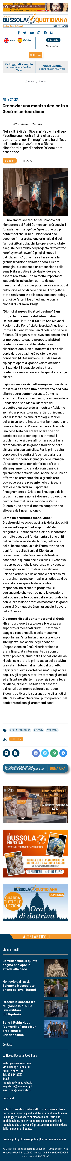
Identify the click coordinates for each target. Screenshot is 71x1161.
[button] (35, 54)
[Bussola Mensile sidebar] (35, 853)
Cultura (42, 81)
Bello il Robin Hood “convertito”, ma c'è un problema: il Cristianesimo (19, 1028)
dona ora (53, 40)
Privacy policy (11, 1139)
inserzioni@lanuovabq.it (17, 1090)
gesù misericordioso (20, 730)
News (12, 40)
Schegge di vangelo (19, 64)
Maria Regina (52, 65)
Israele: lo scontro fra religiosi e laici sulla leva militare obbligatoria (19, 1008)
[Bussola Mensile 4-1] (35, 804)
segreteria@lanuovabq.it (17, 1086)
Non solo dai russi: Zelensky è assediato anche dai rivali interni (19, 985)
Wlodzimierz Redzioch (28, 124)
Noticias (27, 40)
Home (31, 81)
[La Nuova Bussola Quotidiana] (35, 20)
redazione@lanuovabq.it (17, 1082)
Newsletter (52, 46)
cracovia (38, 730)
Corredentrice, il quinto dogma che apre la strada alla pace (20, 965)
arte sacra (52, 730)
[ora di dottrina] (35, 902)
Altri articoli (36, 936)
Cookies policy (29, 1139)
